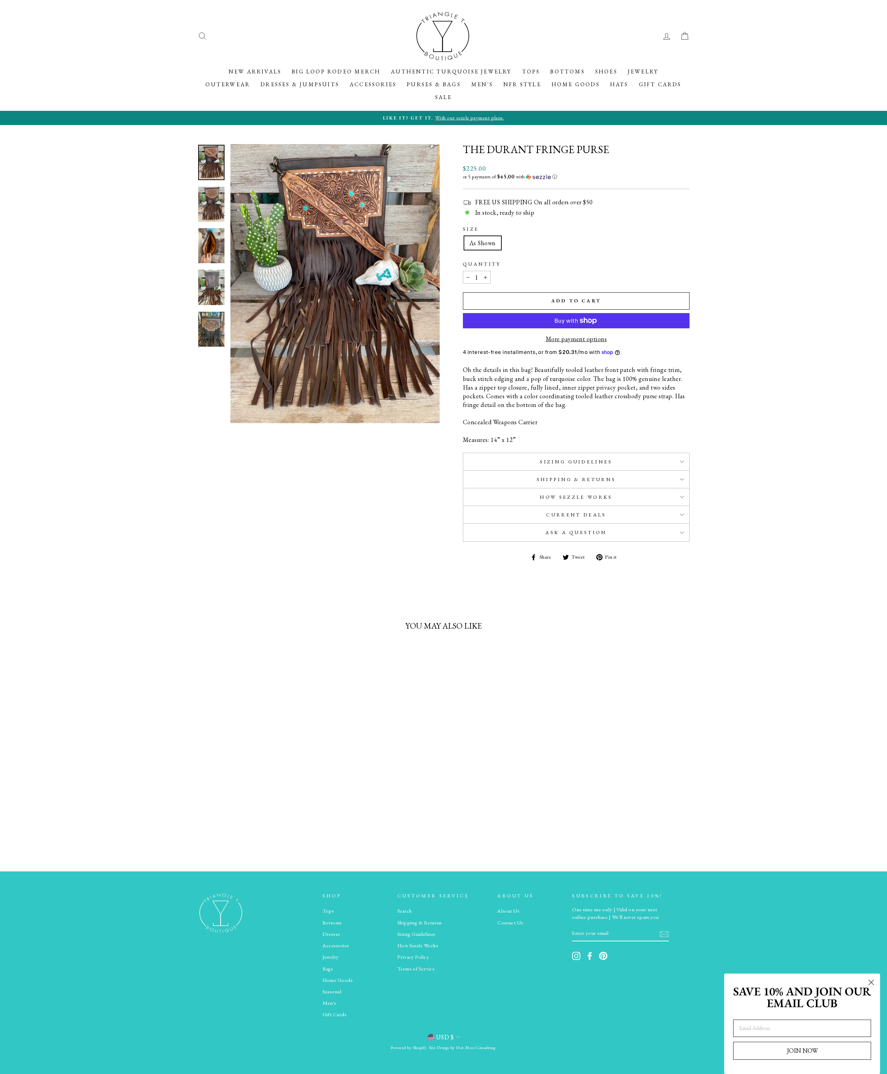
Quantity (482, 263)
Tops (531, 71)
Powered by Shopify (408, 1047)
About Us (508, 910)
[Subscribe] (664, 933)
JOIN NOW (802, 1051)
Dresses (331, 934)
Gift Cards (660, 84)
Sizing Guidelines (576, 461)
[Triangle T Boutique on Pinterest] (603, 956)
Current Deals (576, 514)
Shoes (606, 71)
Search (404, 910)
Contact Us (510, 922)
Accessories (373, 84)
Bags (328, 968)
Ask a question (576, 532)
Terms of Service (415, 968)
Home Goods (576, 84)
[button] (576, 176)
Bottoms (567, 71)
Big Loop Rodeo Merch (336, 71)
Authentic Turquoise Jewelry (451, 71)
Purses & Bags (434, 84)
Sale (443, 97)
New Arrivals (255, 71)
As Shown (482, 243)
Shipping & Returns (576, 479)
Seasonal (332, 991)
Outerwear (227, 84)
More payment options (576, 339)
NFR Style (522, 84)
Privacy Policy (413, 956)
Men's (482, 84)
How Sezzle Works (576, 497)
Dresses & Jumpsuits (300, 84)
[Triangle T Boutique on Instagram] (576, 956)
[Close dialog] (871, 982)
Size (471, 228)
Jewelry (643, 71)
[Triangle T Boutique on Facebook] (590, 956)
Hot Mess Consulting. (476, 1047)
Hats (619, 84)
